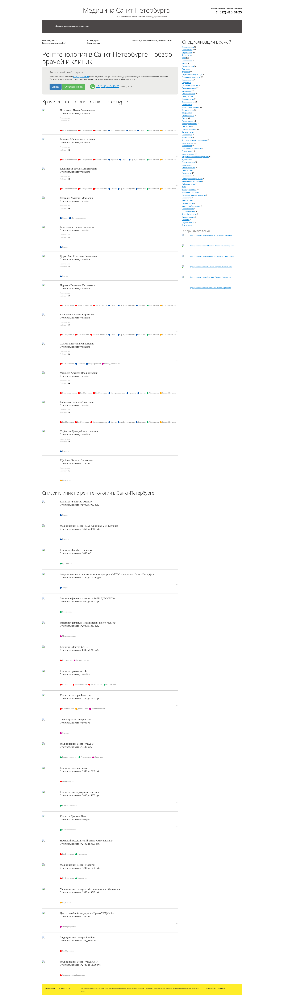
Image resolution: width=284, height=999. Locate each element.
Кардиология (187, 80)
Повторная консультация (192, 178)
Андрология (187, 113)
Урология (186, 72)
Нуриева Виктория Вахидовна (77, 285)
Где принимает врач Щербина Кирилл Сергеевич (210, 288)
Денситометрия (93, 43)
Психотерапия (188, 115)
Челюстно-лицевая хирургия (194, 195)
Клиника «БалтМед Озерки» (76, 501)
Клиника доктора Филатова (76, 695)
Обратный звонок (73, 86)
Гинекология (187, 50)
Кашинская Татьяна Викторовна (78, 168)
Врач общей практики (191, 206)
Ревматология (187, 151)
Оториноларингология (191, 77)
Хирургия (186, 69)
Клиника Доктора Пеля (73, 816)
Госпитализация (188, 211)
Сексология (187, 198)
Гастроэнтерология (190, 85)
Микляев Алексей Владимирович (79, 372)
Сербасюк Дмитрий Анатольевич (79, 431)
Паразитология (188, 222)
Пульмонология (188, 162)
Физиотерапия (188, 110)
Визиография (92, 40)
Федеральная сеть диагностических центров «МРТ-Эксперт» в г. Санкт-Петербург (107, 574)
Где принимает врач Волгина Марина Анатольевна (211, 267)
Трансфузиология (189, 214)
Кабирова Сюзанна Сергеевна (77, 401)
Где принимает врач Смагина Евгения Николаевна (210, 277)
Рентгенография (48, 40)
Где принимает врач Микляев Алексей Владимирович (212, 246)
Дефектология (188, 203)
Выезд (184, 63)
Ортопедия (186, 91)
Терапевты (186, 55)
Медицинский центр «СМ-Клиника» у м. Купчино (89, 525)
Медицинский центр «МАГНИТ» (79, 961)
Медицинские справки (191, 192)
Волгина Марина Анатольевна (77, 139)
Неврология (187, 61)
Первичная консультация (192, 74)
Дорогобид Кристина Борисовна (78, 256)
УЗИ (184, 58)
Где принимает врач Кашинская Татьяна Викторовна (212, 256)
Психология (187, 105)
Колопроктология (189, 124)
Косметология (188, 99)
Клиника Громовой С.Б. (73, 671)
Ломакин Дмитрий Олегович (76, 197)
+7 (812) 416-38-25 (228, 12)
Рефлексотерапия (189, 129)
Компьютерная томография (53, 43)
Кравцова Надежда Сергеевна (77, 314)
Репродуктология (189, 189)
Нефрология (187, 165)
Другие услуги (188, 132)
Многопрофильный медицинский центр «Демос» (88, 622)
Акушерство (187, 52)
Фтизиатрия (187, 225)
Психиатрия (187, 135)
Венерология (187, 96)
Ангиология (187, 200)
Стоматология (188, 47)
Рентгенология (188, 154)
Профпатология (188, 217)
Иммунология (187, 143)
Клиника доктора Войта (73, 767)
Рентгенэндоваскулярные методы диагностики (151, 40)
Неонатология (188, 209)
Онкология (186, 126)
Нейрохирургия (188, 184)
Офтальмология (188, 93)
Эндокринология (189, 88)
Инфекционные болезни (192, 181)
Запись (55, 86)
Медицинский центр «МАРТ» (77, 743)
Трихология (187, 159)
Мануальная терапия (190, 107)
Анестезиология (188, 167)
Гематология (187, 176)
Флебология (187, 146)
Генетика (185, 220)
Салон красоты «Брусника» (75, 719)
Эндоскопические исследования (195, 156)
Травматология (188, 102)
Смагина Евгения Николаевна (77, 343)
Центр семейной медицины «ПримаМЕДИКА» (87, 913)
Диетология (187, 170)
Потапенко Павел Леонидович (77, 110)
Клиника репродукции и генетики (79, 792)
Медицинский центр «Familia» (77, 937)
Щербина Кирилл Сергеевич (76, 460)
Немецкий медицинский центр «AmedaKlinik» (86, 840)
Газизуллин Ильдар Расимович (77, 226)
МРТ (184, 187)
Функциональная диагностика (194, 140)
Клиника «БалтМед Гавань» (76, 550)
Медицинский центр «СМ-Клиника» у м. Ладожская (90, 889)
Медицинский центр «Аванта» (77, 864)
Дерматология (188, 66)
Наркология (187, 173)
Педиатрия (186, 83)
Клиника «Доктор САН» (74, 646)
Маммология (187, 137)
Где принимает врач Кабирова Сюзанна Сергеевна (211, 235)
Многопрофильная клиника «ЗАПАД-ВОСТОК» (88, 598)
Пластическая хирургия (192, 148)
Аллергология (187, 121)
